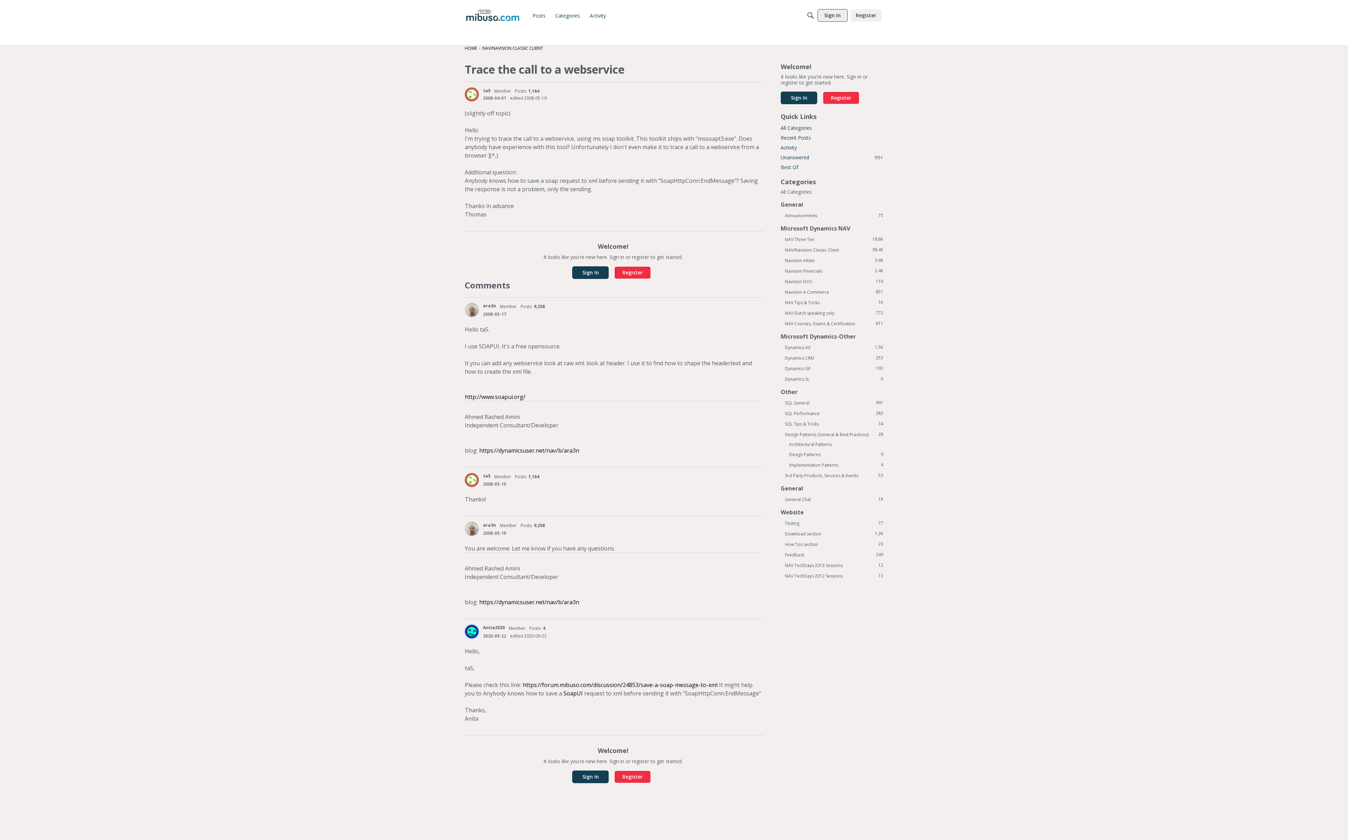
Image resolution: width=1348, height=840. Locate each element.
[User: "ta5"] (472, 94)
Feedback (834, 555)
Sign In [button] (590, 272)
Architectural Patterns (810, 444)
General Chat (834, 499)
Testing (834, 523)
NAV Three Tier (834, 239)
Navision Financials (834, 271)
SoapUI (573, 693)
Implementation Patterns (836, 465)
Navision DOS (834, 281)
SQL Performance (834, 413)
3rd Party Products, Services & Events (834, 475)
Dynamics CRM (834, 358)
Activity (789, 147)
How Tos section (834, 544)
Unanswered (832, 157)
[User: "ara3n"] (472, 310)
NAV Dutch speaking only (834, 313)
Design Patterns (836, 454)
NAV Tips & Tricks (834, 302)
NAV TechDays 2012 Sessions (834, 576)
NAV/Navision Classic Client (834, 250)
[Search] (810, 15)
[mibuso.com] (492, 15)
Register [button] (632, 272)
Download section (834, 534)
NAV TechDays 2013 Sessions (834, 565)
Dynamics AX (834, 347)
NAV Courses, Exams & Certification (834, 323)
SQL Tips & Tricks (834, 424)
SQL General (834, 403)
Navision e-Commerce (834, 292)
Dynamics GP (834, 368)
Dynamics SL (834, 379)
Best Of (789, 167)
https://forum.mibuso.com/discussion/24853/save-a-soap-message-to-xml (619, 685)
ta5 (486, 91)
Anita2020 (494, 628)
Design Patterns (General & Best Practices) (834, 434)
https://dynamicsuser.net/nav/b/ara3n (529, 450)
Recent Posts (796, 137)
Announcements (834, 215)
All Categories (796, 128)
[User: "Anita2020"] (472, 632)
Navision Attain (834, 260)
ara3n (489, 306)
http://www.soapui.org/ (495, 397)
